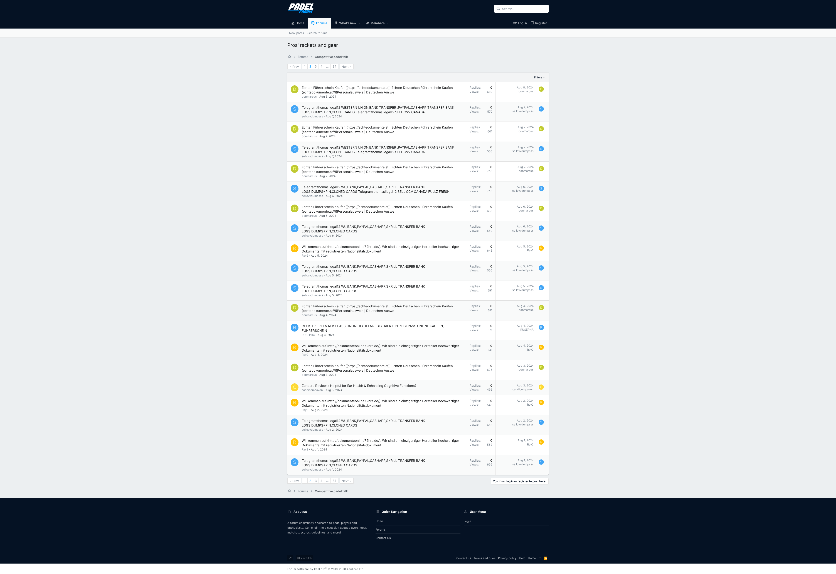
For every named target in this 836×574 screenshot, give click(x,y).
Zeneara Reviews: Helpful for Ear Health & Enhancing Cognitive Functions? (359, 386)
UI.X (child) (304, 558)
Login (467, 521)
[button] (359, 23)
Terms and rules (485, 558)
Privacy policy (507, 558)
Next (345, 66)
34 (334, 66)
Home (380, 521)
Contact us (383, 538)
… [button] (327, 66)
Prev (295, 66)
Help (522, 558)
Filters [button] (538, 77)
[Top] (540, 558)
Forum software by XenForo (325, 569)
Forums (381, 529)
